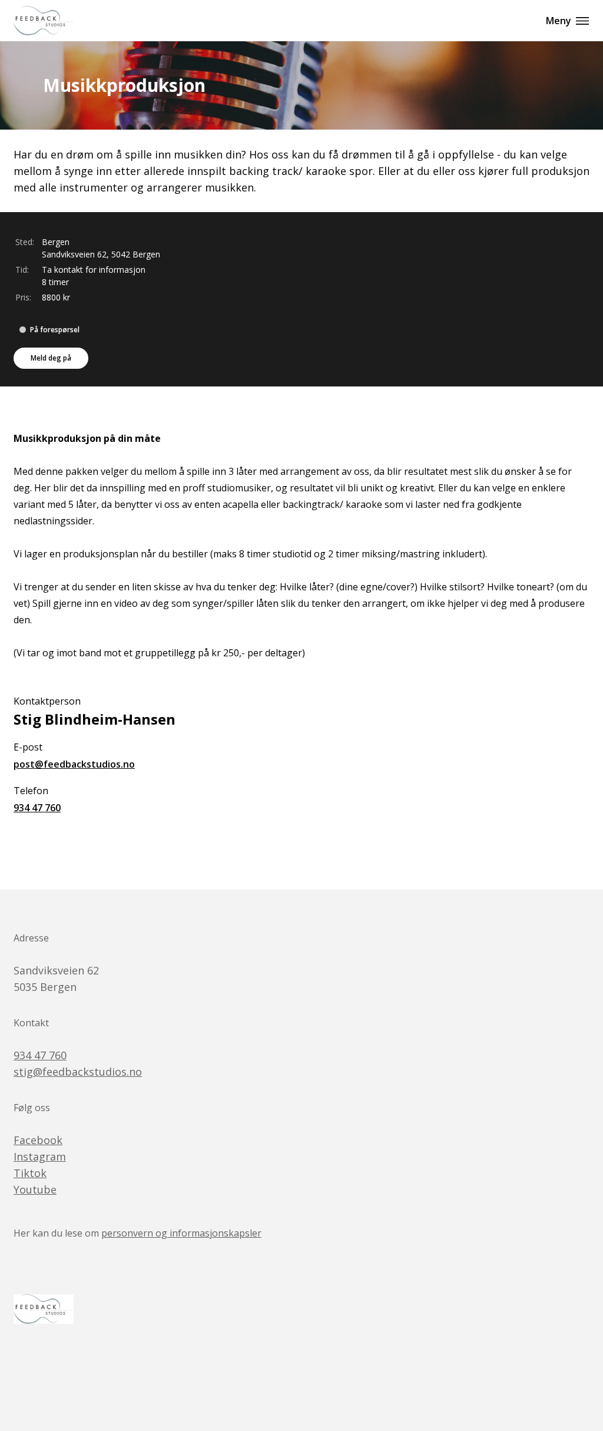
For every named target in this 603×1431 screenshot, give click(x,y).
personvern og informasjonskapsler (181, 1233)
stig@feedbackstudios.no (78, 1072)
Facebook (38, 1140)
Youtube (35, 1189)
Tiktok (30, 1173)
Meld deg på (51, 358)
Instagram (40, 1156)
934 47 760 (37, 807)
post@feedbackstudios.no (74, 764)
